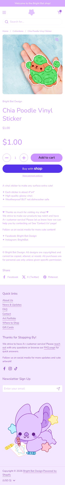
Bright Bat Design (33, 471)
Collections (18, 31)
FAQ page (49, 347)
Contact (6, 313)
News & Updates (12, 304)
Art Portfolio (9, 318)
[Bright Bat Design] (32, 12)
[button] (59, 12)
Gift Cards (8, 327)
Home (5, 31)
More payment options (32, 175)
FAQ (4, 309)
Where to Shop (10, 322)
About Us (7, 300)
